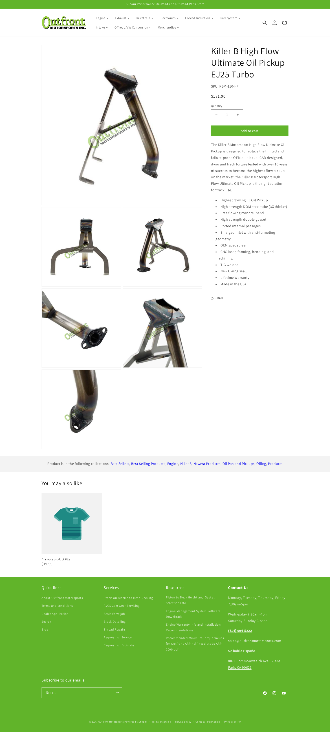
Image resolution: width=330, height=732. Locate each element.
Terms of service (161, 721)
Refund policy (183, 721)
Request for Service (118, 637)
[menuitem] (102, 18)
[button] (265, 23)
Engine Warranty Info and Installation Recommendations (193, 627)
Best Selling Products (148, 463)
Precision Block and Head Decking (128, 598)
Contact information (208, 721)
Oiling (261, 463)
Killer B (186, 463)
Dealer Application (55, 614)
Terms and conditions (57, 606)
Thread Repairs (114, 629)
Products (275, 463)
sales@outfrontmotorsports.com (254, 640)
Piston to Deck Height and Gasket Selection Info (190, 600)
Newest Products (207, 463)
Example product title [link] (56, 559)
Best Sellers (120, 463)
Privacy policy (232, 721)
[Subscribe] (117, 692)
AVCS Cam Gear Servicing (122, 606)
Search (46, 622)
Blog (45, 629)
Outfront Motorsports (111, 721)
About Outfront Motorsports (62, 598)
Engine (172, 463)
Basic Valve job (114, 614)
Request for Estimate (119, 645)
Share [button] (220, 298)
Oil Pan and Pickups (238, 463)
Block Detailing (115, 622)
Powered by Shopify (135, 721)
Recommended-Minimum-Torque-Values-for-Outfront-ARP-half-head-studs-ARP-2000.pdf (195, 643)
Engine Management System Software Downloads (193, 614)
